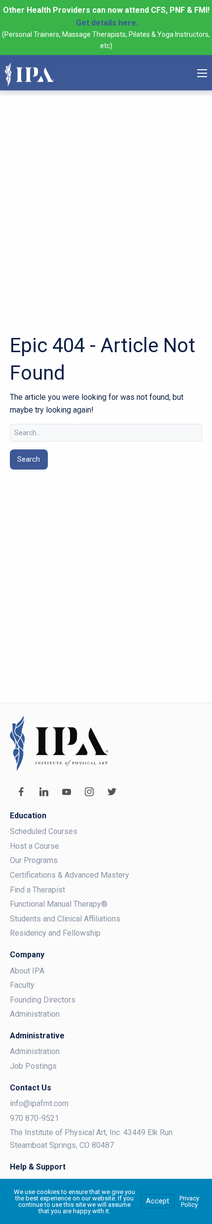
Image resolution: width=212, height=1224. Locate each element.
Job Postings (33, 1066)
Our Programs (34, 860)
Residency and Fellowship (55, 933)
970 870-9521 (34, 1118)
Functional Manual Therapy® (58, 904)
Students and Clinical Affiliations (65, 918)
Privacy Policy (189, 1201)
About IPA (27, 970)
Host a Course (34, 846)
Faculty (22, 985)
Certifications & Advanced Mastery (69, 875)
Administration (35, 1014)
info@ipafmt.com (39, 1103)
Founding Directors (42, 999)
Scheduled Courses (43, 831)
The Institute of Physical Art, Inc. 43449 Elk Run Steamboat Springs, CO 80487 (91, 1139)
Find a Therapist (37, 889)
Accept (157, 1201)
